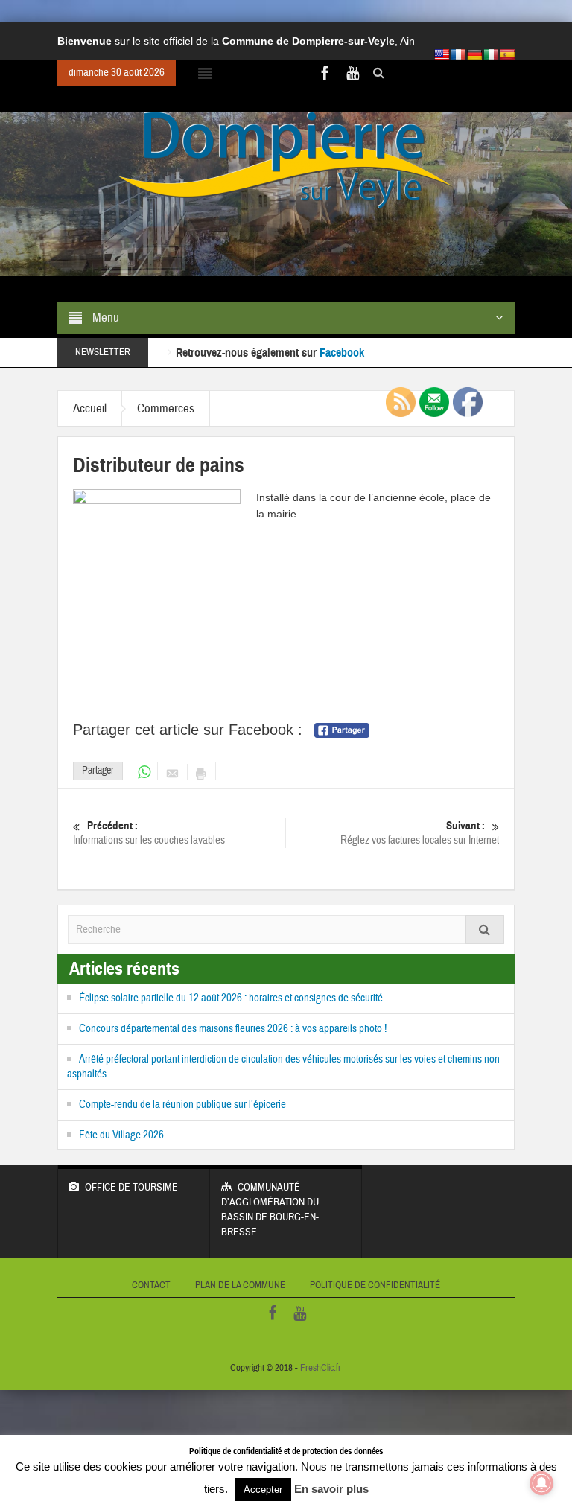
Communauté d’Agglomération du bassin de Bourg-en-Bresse (270, 1210)
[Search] (484, 929)
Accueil (90, 408)
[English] (441, 54)
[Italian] (490, 54)
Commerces (165, 408)
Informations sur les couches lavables (149, 833)
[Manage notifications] (541, 1483)
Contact (151, 1285)
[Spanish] (507, 54)
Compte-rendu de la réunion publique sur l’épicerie (182, 1105)
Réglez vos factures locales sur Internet (419, 833)
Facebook (342, 337)
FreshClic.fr (320, 1368)
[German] (474, 54)
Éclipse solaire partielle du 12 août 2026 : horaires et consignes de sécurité (231, 998)
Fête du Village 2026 (121, 1135)
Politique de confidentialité (375, 1285)
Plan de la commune (240, 1285)
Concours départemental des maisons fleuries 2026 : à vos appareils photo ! (233, 1029)
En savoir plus (331, 1488)
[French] (458, 54)
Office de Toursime (131, 1187)
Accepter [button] (263, 1489)
